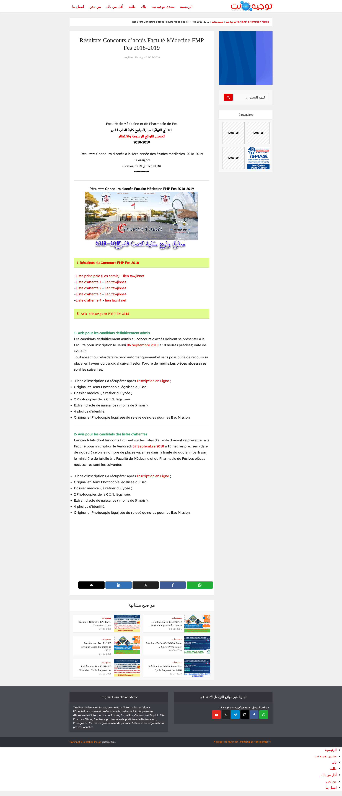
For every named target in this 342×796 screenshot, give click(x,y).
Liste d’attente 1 (89, 282)
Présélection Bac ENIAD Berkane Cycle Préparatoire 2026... (96, 647)
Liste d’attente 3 (88, 294)
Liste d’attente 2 (88, 288)
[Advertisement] (141, 90)
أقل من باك (114, 7)
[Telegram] (235, 714)
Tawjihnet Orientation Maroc (85, 741)
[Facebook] (254, 714)
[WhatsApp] (263, 714)
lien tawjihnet (133, 276)
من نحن (95, 7)
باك (143, 7)
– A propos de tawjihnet (227, 741)
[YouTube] (216, 714)
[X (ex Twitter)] (226, 714)
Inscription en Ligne (153, 381)
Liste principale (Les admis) (98, 276)
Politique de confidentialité (255, 741)
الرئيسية (186, 7)
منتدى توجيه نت (163, 7)
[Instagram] (244, 714)
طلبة (132, 7)
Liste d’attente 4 (89, 300)
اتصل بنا (78, 7)
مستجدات (177, 618)
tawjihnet (128, 57)
